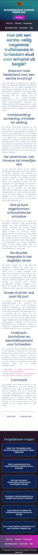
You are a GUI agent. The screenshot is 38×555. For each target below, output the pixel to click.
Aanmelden (23, 28)
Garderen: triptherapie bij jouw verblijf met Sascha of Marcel (19, 497)
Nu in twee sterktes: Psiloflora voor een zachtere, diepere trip (19, 527)
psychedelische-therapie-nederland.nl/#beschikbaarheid (19, 375)
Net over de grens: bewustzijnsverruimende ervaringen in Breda (19, 482)
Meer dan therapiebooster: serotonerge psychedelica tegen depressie (19, 450)
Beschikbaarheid (11, 28)
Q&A (31, 28)
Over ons (9, 23)
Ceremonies (27, 23)
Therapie (18, 23)
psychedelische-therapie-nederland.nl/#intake (19, 370)
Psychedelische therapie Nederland (19, 11)
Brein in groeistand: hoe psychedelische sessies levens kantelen (19, 466)
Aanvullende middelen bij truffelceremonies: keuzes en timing (19, 512)
